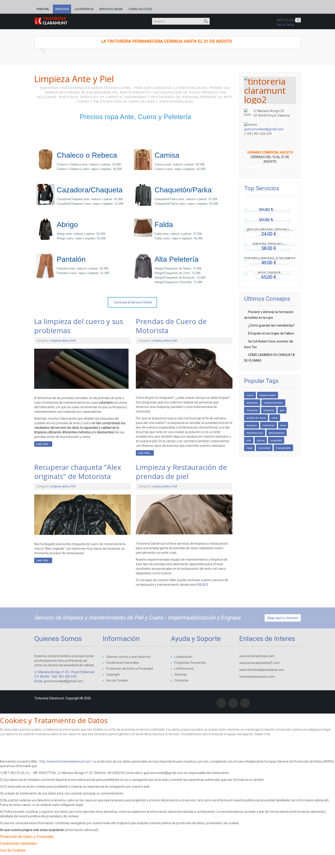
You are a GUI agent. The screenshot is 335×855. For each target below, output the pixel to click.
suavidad (276, 440)
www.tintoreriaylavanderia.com (261, 670)
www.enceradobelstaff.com (259, 663)
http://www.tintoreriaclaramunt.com (65, 761)
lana (283, 425)
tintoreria (252, 410)
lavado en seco (256, 417)
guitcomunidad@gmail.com (264, 129)
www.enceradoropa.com (257, 656)
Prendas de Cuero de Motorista (171, 325)
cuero (250, 395)
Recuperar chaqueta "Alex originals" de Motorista (77, 471)
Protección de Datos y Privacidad (26, 836)
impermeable (267, 395)
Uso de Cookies (13, 850)
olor (248, 440)
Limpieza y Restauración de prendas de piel (181, 471)
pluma (261, 440)
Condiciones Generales (18, 843)
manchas (269, 425)
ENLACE (202, 584)
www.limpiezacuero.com (257, 676)
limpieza (268, 410)
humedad (264, 448)
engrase (251, 425)
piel (282, 410)
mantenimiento (273, 402)
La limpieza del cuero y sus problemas (78, 325)
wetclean (252, 402)
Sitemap (180, 674)
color (274, 417)
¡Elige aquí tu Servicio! (282, 618)
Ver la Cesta (285, 24)
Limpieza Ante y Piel (62, 340)
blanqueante (276, 432)
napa (249, 448)
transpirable (283, 448)
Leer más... (43, 444)
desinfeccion (254, 432)
